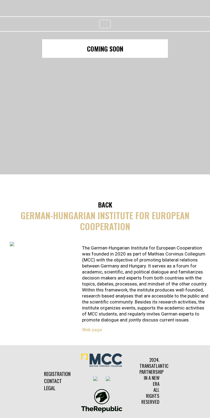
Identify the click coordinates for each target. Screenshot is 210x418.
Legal (50, 388)
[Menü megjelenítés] (105, 24)
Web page (92, 329)
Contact (53, 380)
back (105, 204)
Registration (57, 373)
